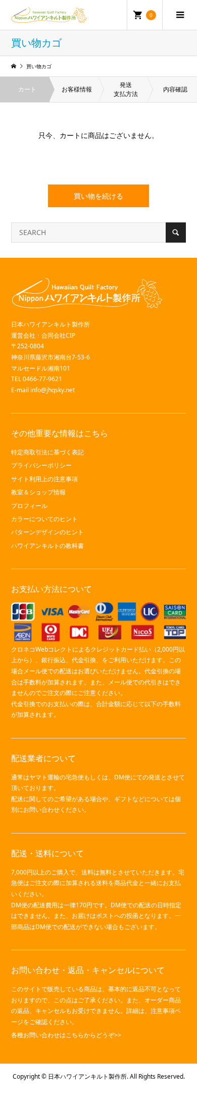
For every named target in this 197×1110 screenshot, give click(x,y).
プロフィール (29, 505)
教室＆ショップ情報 (38, 492)
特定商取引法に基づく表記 (47, 452)
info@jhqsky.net (52, 390)
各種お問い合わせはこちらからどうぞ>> (66, 1035)
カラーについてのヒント (44, 519)
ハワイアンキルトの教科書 (47, 545)
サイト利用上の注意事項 (44, 479)
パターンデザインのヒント (47, 532)
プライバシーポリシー (41, 465)
